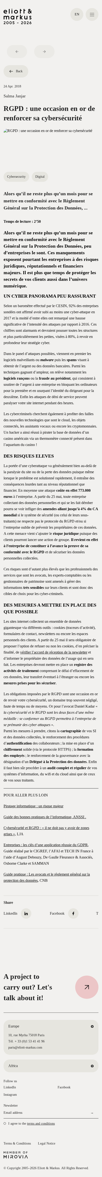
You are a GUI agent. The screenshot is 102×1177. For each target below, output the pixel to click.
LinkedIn (10, 1087)
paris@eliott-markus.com (25, 1047)
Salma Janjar (15, 96)
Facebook (64, 1087)
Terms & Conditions (17, 1143)
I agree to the (31, 1123)
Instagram (10, 1094)
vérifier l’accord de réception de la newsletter (53, 652)
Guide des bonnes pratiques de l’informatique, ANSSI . (45, 817)
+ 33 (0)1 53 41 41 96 (30, 1041)
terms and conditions (41, 1123)
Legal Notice (46, 1143)
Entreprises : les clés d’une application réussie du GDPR (46, 845)
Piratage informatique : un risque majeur (33, 806)
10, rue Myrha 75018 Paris (26, 1035)
